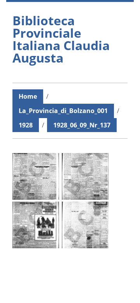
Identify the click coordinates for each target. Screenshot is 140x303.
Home (28, 96)
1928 (26, 125)
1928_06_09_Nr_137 (81, 125)
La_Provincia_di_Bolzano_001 (63, 110)
